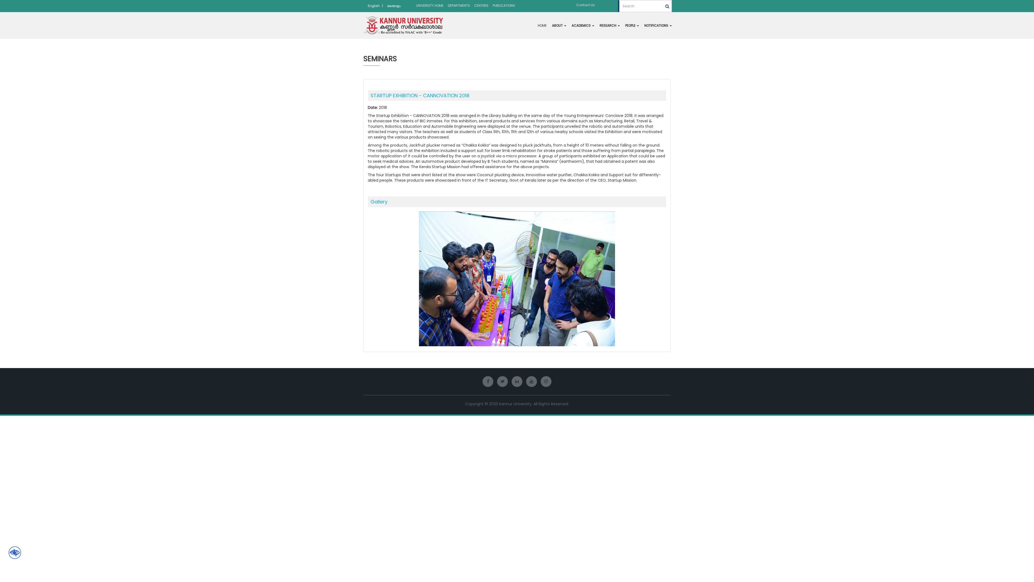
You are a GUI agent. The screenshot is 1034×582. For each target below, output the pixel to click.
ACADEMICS (582, 25)
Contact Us (585, 5)
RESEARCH (608, 25)
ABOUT (558, 25)
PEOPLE (630, 25)
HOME (542, 25)
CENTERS (481, 5)
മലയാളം (394, 6)
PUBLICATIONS (504, 5)
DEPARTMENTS (459, 5)
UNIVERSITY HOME (429, 5)
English (374, 6)
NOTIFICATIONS (656, 25)
